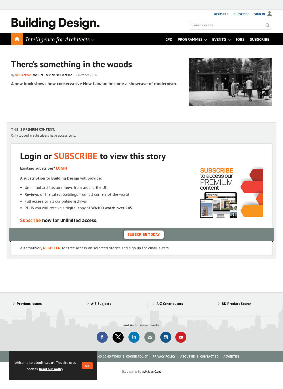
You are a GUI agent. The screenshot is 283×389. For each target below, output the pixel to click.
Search (267, 25)
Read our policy (51, 369)
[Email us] (150, 337)
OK (87, 366)
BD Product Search (237, 303)
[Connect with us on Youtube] (181, 337)
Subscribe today (144, 234)
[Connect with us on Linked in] (134, 337)
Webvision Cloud (151, 371)
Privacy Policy (164, 356)
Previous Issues (29, 303)
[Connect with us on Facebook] (102, 337)
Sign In (259, 14)
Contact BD (209, 356)
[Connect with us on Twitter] (118, 337)
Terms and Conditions (102, 356)
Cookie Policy (137, 356)
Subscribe (241, 14)
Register (221, 14)
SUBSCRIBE (76, 156)
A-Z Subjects (101, 303)
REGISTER (52, 247)
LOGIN (61, 168)
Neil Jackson (23, 75)
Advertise (231, 356)
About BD (187, 356)
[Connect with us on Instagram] (166, 337)
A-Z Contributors (170, 303)
